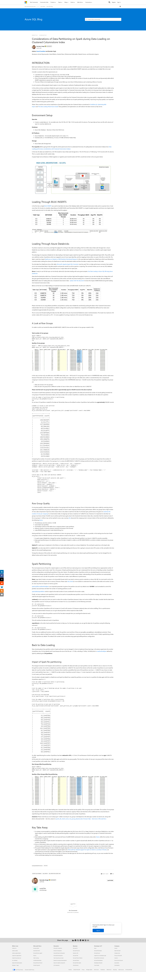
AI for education (56, 965)
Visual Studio (96, 965)
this (70, 518)
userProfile (110, 880)
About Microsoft (117, 950)
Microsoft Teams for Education (59, 953)
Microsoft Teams (76, 960)
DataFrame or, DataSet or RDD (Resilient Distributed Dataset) (61, 259)
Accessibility (116, 962)
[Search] (109, 2)
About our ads (121, 969)
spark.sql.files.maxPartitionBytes (40, 586)
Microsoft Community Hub (30, 6)
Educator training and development (60, 960)
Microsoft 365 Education (58, 955)
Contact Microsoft (76, 969)
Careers (115, 948)
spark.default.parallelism (38, 591)
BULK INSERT (47, 206)
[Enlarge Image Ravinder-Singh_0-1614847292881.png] (67, 218)
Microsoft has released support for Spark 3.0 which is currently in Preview (87, 849)
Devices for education (58, 950)
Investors (116, 958)
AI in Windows (14, 960)
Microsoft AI (75, 948)
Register (114, 2)
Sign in (98, 930)
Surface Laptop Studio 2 (16, 953)
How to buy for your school (58, 958)
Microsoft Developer (98, 950)
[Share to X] (78, 940)
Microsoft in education (58, 948)
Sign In (119, 2)
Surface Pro (14, 948)
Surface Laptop (15, 950)
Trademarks (102, 969)
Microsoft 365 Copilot (77, 962)
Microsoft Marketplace (98, 960)
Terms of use (96, 969)
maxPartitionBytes (101, 651)
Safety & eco (109, 969)
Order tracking (36, 958)
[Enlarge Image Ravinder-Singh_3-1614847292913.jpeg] (70, 360)
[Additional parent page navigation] (38, 6)
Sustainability (116, 965)
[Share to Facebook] (75, 940)
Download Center (36, 950)
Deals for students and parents (59, 962)
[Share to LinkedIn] (73, 940)
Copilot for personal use (16, 958)
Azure (95, 948)
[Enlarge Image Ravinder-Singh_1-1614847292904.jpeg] (69, 231)
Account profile (36, 948)
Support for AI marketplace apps (100, 955)
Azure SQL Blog (50, 6)
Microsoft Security (76, 950)
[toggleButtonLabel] (120, 6)
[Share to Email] (88, 940)
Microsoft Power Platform (77, 958)
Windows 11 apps (15, 965)
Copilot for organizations (16, 955)
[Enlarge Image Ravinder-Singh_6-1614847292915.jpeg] (70, 790)
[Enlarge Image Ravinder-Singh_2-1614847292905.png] (66, 294)
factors (41, 520)
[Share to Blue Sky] (83, 940)
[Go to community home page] (26, 2)
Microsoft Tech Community (99, 958)
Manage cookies (89, 969)
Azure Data (43, 6)
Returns (34, 955)
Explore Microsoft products (17, 962)
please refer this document (77, 280)
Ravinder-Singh (40, 46)
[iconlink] (35, 889)
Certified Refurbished (37, 960)
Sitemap (70, 969)
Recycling (115, 969)
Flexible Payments (36, 965)
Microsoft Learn (97, 953)
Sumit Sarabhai (41, 51)
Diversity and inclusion (118, 960)
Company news (117, 953)
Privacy (83, 969)
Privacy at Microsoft (118, 955)
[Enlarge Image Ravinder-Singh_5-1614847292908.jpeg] (42, 730)
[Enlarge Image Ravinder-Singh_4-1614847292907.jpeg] (41, 435)
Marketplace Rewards (98, 962)
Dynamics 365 (75, 953)
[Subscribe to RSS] (85, 940)
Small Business (75, 965)
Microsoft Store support (37, 953)
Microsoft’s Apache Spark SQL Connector (67, 264)
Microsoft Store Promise (37, 962)
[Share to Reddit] (80, 940)
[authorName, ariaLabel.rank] (34, 47)
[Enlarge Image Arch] (73, 178)
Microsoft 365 (75, 955)
